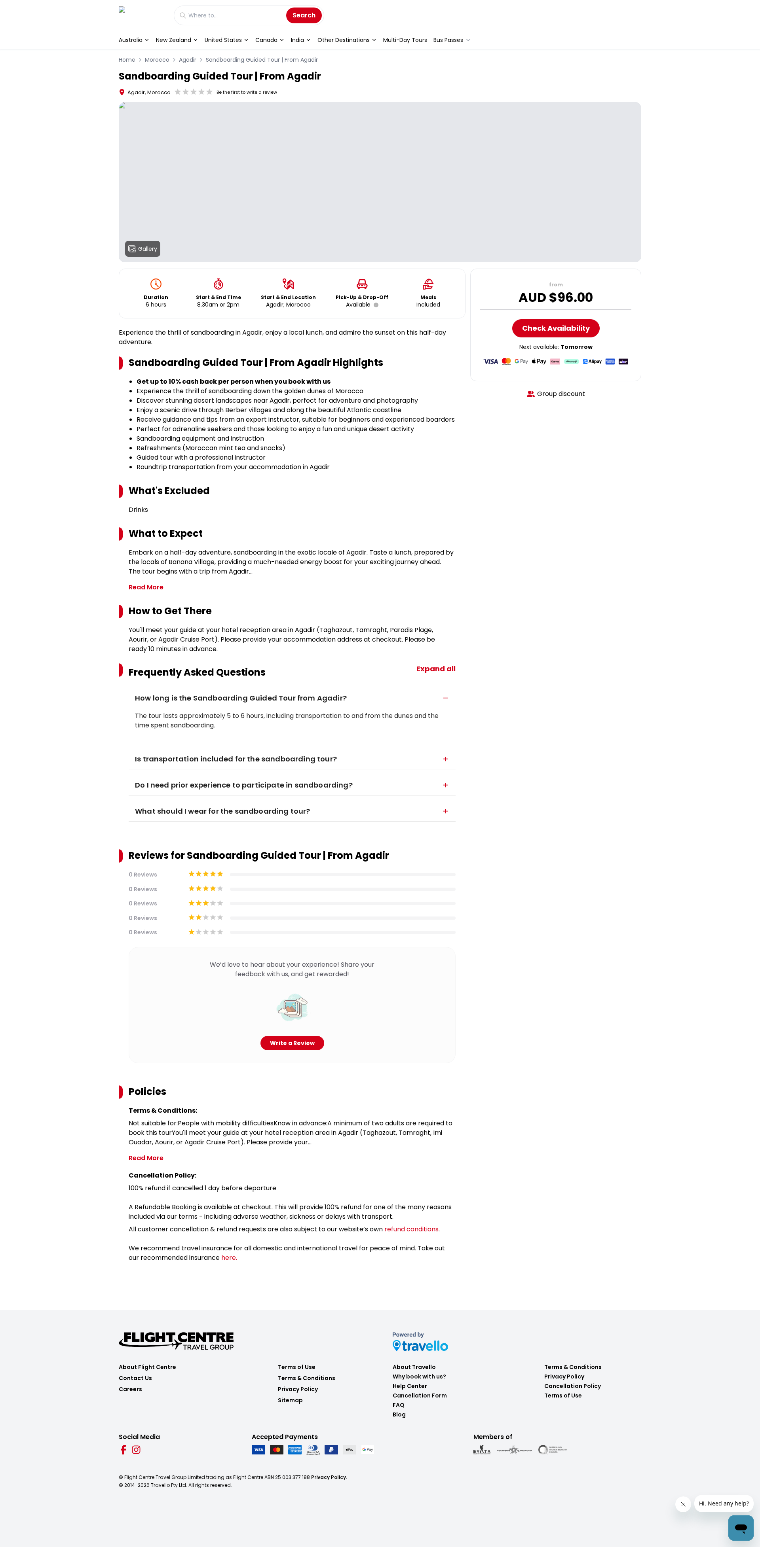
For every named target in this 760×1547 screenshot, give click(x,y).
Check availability (556, 328)
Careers (130, 1389)
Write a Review (292, 1043)
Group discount (561, 393)
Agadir (187, 60)
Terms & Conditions (306, 1378)
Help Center (410, 1386)
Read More (146, 587)
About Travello (414, 1367)
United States (223, 40)
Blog (399, 1414)
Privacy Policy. (329, 1477)
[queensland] (552, 1449)
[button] (374, 305)
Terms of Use (296, 1367)
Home (127, 60)
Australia (130, 40)
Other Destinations (343, 40)
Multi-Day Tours (405, 40)
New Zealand (173, 40)
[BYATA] (481, 1449)
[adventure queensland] (514, 1449)
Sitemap (290, 1400)
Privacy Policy (298, 1389)
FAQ (399, 1405)
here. (229, 1257)
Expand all (436, 669)
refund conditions (411, 1229)
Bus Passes (448, 40)
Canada (266, 40)
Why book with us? (419, 1376)
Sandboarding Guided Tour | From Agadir (262, 60)
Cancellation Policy (572, 1386)
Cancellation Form (420, 1395)
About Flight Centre (147, 1367)
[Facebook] (123, 1449)
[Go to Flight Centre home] (142, 15)
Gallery (147, 249)
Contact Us (135, 1378)
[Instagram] (136, 1449)
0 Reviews (143, 875)
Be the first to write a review (247, 92)
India (297, 40)
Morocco (157, 60)
